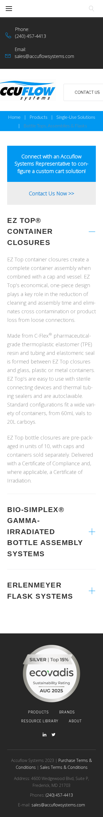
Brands (67, 712)
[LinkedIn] (44, 735)
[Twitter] (54, 735)
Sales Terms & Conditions (64, 767)
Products (38, 117)
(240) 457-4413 (30, 36)
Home (14, 117)
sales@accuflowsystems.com (44, 56)
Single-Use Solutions (75, 117)
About (75, 721)
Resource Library (39, 721)
